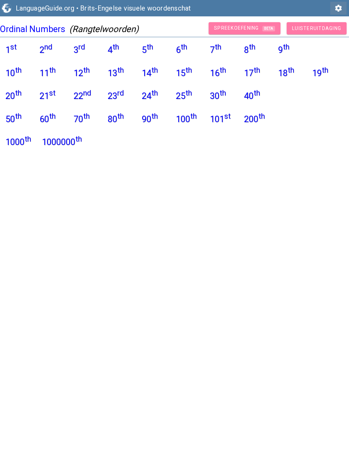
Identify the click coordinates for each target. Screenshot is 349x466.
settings (338, 8)
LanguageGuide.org (45, 8)
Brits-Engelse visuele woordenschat (135, 8)
